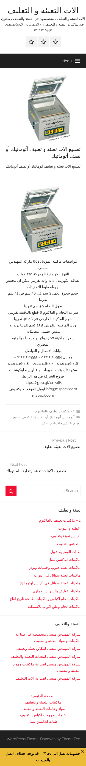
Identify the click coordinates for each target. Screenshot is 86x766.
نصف (45, 423)
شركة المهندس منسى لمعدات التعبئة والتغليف (45, 656)
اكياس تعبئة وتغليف (65, 536)
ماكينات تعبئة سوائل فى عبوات (57, 575)
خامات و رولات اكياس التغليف (43, 715)
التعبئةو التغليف (68, 544)
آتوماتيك (68, 417)
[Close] (82, 751)
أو (46, 417)
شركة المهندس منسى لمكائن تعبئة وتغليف (48, 648)
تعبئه (77, 423)
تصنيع (17, 417)
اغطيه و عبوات (69, 528)
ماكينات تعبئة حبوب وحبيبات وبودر (54, 567)
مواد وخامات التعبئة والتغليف (43, 709)
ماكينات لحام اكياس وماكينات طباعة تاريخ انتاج (45, 599)
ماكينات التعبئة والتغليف (43, 702)
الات (40, 417)
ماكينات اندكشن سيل (64, 559)
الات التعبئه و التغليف (43, 10)
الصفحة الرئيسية (43, 696)
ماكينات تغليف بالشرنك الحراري (56, 591)
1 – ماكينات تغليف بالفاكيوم (59, 520)
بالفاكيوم (29, 417)
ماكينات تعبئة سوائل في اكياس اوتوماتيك (49, 583)
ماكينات (56, 423)
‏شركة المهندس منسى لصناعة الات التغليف (48, 678)
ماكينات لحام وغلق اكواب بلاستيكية (54, 606)
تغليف (68, 423)
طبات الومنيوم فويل (65, 552)
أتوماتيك (55, 417)
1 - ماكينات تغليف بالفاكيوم (54, 411)
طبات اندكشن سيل (43, 721)
